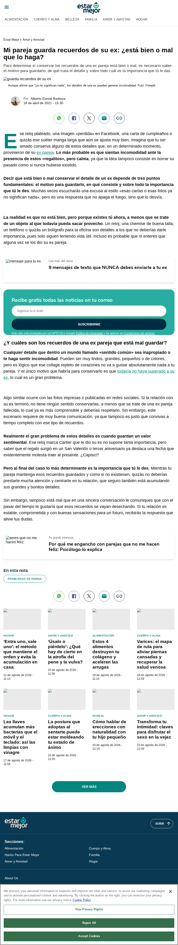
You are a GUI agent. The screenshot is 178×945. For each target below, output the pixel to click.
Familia (91, 19)
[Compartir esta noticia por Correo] (104, 118)
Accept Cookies (89, 936)
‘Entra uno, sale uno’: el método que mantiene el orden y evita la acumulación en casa (20, 654)
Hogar (141, 19)
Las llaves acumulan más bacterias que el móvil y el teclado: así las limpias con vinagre (20, 737)
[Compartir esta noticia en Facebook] (74, 118)
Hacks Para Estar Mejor (22, 855)
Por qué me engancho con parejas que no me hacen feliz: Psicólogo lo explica (104, 547)
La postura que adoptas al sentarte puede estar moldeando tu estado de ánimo (66, 734)
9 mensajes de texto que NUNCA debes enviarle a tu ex (108, 267)
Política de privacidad (89, 333)
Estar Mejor (11, 39)
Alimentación (16, 19)
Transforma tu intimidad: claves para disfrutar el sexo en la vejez (155, 729)
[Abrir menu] (6, 7)
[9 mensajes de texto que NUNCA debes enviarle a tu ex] (23, 261)
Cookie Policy (82, 900)
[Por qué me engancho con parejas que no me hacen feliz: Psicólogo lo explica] (24, 538)
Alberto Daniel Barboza (48, 98)
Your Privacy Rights (89, 909)
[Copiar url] (119, 118)
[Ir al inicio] (16, 823)
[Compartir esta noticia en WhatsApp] (59, 118)
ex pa (42, 152)
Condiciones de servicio (139, 333)
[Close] (170, 891)
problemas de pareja (25, 579)
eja (51, 152)
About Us (11, 878)
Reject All (89, 923)
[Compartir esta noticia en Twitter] (89, 118)
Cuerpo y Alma (47, 19)
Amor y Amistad (116, 19)
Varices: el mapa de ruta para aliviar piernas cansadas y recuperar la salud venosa (154, 654)
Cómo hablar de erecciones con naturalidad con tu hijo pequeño (109, 729)
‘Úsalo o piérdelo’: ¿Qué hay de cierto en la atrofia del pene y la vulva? (65, 651)
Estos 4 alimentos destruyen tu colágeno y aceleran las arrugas (105, 654)
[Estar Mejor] (89, 8)
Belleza (72, 19)
